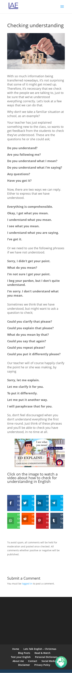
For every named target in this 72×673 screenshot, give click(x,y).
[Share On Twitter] (25, 503)
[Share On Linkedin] (40, 503)
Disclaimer (24, 664)
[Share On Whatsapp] (11, 521)
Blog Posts (24, 653)
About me (18, 661)
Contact (32, 661)
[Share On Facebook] (11, 503)
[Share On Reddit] (25, 519)
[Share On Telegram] (54, 503)
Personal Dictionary (46, 657)
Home (15, 648)
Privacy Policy (42, 664)
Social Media (49, 661)
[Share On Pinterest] (40, 521)
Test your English (21, 657)
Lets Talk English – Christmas (39, 648)
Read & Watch (42, 653)
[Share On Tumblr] (54, 521)
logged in (27, 583)
